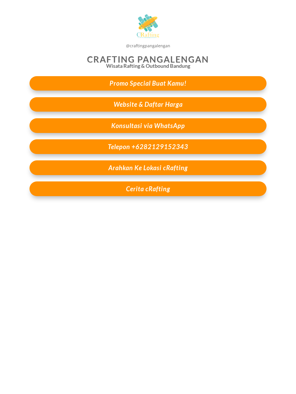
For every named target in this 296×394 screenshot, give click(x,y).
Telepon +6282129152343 (148, 147)
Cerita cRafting (148, 189)
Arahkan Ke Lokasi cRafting (148, 168)
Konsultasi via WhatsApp (148, 126)
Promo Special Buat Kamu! (148, 83)
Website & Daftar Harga (148, 104)
